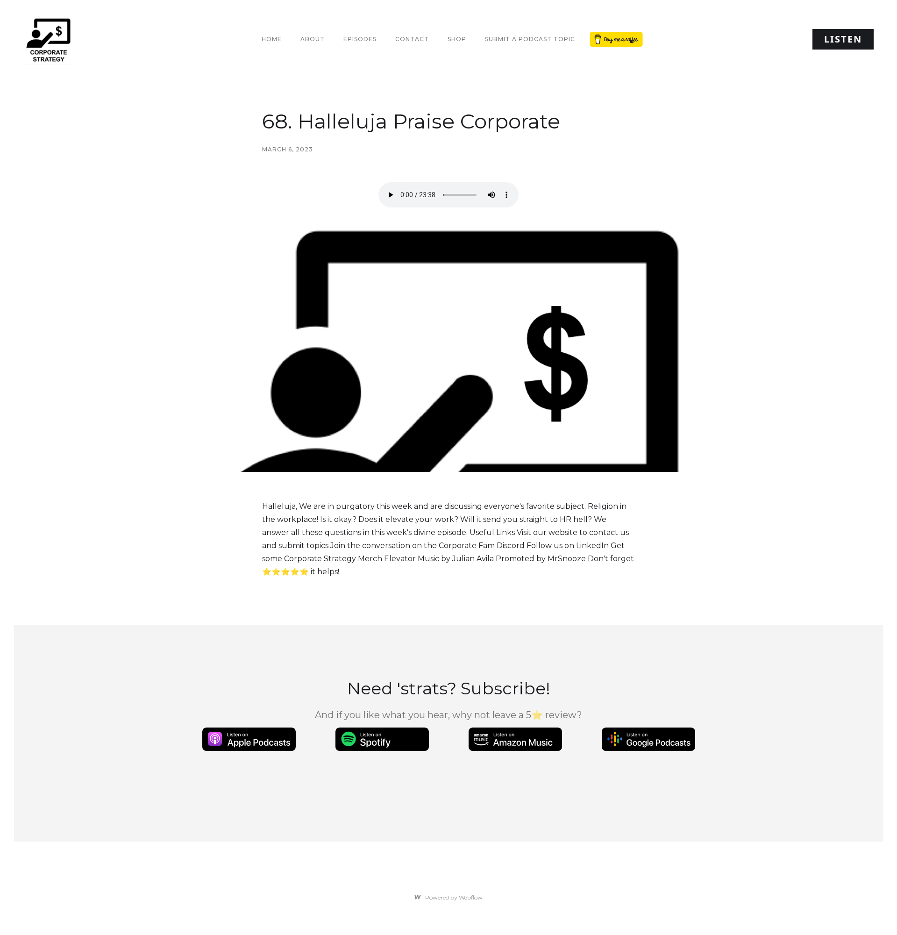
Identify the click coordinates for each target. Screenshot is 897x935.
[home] (48, 39)
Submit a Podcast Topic (530, 39)
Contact (412, 39)
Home (272, 39)
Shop (457, 39)
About (312, 39)
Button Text (614, 39)
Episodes (360, 39)
